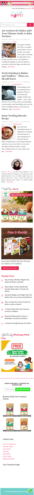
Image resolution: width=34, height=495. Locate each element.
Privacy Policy (7, 456)
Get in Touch (7, 449)
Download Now (10, 268)
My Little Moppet (17, 14)
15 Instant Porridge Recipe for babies (18, 323)
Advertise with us (8, 446)
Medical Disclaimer (8, 459)
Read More (11, 67)
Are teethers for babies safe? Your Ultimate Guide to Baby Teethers (17, 33)
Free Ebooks (6, 454)
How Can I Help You (9, 444)
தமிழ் (29, 8)
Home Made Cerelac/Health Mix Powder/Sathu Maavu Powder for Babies (17, 289)
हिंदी (33, 8)
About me (6, 451)
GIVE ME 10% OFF (22, 389)
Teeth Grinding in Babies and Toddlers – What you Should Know (15, 76)
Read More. (10, 182)
